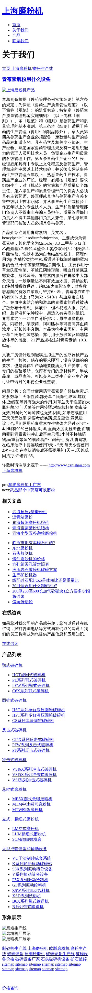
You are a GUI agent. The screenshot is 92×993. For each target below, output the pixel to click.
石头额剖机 (22, 553)
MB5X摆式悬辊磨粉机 (32, 799)
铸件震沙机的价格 (28, 559)
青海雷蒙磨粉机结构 (30, 528)
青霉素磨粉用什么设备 (26, 79)
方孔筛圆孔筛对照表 (30, 564)
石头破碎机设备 (55, 959)
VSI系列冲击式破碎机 (32, 780)
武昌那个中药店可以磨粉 (32, 490)
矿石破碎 (79, 959)
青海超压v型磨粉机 (29, 512)
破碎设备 (15, 954)
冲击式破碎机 (14, 760)
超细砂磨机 (35, 954)
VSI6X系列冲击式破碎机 (34, 769)
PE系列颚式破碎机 (29, 680)
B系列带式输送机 (28, 906)
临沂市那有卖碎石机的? (33, 543)
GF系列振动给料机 (29, 885)
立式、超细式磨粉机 (20, 819)
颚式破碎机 (12, 665)
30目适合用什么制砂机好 (34, 586)
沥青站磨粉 (22, 517)
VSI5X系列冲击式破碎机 (34, 774)
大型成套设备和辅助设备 (24, 849)
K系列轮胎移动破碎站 (32, 863)
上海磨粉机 (38, 948)
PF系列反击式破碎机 (31, 750)
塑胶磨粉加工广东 (24, 484)
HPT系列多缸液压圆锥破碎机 (38, 715)
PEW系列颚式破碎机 (31, 685)
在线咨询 (10, 643)
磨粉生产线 (43, 68)
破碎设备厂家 (27, 959)
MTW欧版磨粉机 (27, 809)
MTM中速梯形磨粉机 (31, 804)
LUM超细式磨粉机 (29, 834)
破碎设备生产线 (60, 954)
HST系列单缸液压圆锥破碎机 (38, 710)
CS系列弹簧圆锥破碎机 (33, 720)
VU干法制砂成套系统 (31, 858)
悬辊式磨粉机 (14, 789)
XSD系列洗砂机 (26, 896)
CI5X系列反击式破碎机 (33, 739)
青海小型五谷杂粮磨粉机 (34, 533)
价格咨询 (10, 988)
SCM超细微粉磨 (26, 839)
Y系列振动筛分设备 (30, 874)
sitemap (8, 964)
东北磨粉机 (22, 548)
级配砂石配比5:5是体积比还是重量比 (45, 580)
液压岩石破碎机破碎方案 (34, 569)
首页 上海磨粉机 (17, 68)
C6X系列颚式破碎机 (30, 691)
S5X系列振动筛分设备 (32, 869)
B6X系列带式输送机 (30, 901)
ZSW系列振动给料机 (31, 890)
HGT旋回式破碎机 (28, 675)
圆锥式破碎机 (14, 700)
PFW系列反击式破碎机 (32, 745)
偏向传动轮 (22, 602)
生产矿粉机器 (24, 575)
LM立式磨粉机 (25, 828)
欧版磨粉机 (59, 948)
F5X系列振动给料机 (30, 880)
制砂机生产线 (14, 948)
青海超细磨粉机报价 (30, 522)
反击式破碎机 (14, 730)
